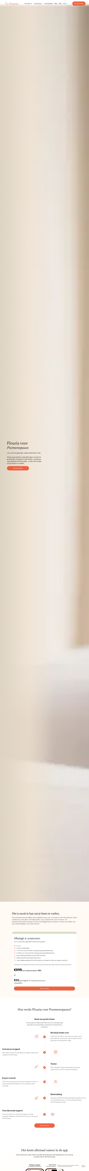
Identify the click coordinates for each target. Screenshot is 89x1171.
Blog (55, 3)
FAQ (60, 3)
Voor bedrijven (48, 3)
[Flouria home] (13, 3)
